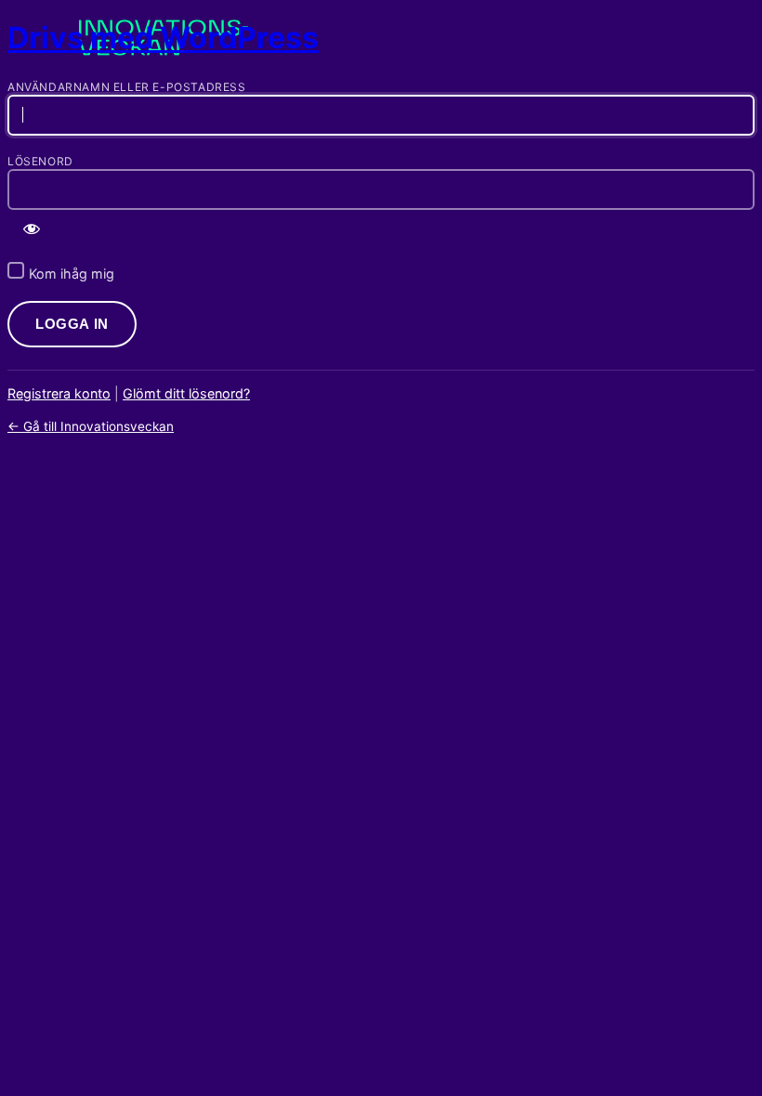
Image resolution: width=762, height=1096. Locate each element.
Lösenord (40, 161)
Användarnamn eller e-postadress (126, 87)
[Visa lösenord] (31, 228)
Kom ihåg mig (71, 273)
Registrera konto (59, 393)
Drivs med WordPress (163, 38)
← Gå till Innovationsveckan (90, 426)
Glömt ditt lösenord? (186, 393)
